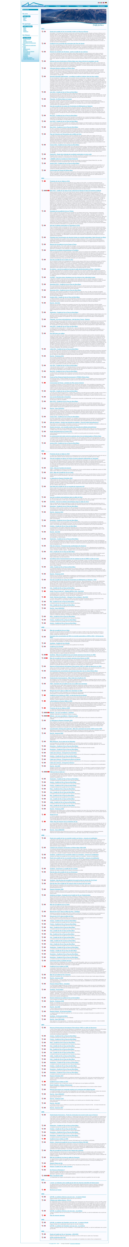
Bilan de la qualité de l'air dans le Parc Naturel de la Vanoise (66, 1150)
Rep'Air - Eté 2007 (55, 1103)
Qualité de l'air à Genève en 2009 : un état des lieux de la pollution (68, 695)
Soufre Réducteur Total (28, 58)
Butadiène (25, 56)
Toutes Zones (26, 16)
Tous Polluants (27, 37)
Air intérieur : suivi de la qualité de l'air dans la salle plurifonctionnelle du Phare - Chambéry (75, 269)
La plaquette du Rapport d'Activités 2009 (61, 720)
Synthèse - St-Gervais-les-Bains (59, 1016)
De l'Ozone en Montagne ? (57, 1170)
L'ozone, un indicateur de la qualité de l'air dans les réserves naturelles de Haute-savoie (74, 1182)
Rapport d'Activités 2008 (56, 889)
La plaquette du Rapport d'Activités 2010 (61, 478)
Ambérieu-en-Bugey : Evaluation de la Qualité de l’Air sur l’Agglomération (70, 895)
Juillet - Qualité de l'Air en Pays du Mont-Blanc (63, 567)
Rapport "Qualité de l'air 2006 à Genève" (61, 1166)
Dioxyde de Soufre (27, 41)
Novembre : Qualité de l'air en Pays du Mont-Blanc (64, 520)
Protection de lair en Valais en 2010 (60, 454)
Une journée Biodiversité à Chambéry (60, 397)
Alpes (24, 29)
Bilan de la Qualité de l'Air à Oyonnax (60, 974)
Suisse (25, 20)
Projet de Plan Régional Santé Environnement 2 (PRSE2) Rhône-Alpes (69, 377)
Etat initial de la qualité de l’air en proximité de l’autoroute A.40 (67, 486)
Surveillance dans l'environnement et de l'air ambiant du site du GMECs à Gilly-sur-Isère (74, 558)
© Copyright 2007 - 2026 (54, 1243)
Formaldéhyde (26, 52)
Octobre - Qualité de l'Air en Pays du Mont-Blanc (63, 526)
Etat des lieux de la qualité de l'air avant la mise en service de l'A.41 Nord (70, 883)
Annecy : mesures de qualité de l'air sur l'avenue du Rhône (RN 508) (69, 1142)
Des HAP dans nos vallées (57, 333)
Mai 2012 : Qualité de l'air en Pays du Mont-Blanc (63, 115)
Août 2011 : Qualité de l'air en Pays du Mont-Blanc (64, 326)
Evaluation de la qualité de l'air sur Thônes (62, 211)
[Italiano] (101, 3)
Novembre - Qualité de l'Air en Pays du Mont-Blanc (64, 749)
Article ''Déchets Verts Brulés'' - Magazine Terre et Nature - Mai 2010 (69, 597)
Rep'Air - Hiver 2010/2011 (57, 408)
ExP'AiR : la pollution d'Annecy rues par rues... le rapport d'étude (68, 1196)
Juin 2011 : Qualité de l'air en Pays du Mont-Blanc (64, 365)
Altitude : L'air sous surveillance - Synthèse (62, 712)
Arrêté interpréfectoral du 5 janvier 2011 (61, 431)
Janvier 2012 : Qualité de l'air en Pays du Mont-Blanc (64, 163)
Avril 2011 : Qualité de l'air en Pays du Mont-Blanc (64, 391)
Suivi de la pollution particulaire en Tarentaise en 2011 (65, 225)
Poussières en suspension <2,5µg (29, 46)
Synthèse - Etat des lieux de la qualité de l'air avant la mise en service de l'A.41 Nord (73, 880)
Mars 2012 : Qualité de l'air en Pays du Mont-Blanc (64, 127)
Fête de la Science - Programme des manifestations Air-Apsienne (68, 546)
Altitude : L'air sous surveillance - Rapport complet (64, 716)
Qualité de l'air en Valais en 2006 (59, 1138)
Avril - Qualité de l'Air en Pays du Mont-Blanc (62, 605)
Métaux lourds (26, 49)
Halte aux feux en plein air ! (57, 771)
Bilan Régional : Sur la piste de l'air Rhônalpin (62, 741)
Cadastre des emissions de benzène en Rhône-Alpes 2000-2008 (68, 847)
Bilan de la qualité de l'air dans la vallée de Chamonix (65, 1157)
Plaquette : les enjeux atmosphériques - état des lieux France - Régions (70, 319)
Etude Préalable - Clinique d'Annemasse (61, 1085)
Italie (24, 19)
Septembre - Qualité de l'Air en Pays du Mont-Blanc (64, 778)
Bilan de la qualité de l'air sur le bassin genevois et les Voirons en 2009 (69, 658)
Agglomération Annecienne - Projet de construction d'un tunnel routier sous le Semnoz (74, 1114)
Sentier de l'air (54, 814)
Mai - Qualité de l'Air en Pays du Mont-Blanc (62, 601)
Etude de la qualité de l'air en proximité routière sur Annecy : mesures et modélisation (73, 838)
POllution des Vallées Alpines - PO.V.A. (60, 1200)
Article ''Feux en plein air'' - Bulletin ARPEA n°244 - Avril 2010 (67, 591)
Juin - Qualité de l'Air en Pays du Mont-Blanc (62, 588)
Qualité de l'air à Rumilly (56, 646)
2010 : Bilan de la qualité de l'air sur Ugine (61, 472)
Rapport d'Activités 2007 (56, 1076)
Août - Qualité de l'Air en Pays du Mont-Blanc (62, 805)
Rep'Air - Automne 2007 (56, 1107)
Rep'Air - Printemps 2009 (57, 808)
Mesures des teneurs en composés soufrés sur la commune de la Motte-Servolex (72, 1089)
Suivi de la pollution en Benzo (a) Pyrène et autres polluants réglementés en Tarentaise (74, 458)
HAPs (24, 47)
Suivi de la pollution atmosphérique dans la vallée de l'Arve (66, 497)
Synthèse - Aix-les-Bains (56, 989)
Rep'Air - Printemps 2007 (57, 1098)
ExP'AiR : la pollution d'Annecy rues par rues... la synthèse (66, 1211)
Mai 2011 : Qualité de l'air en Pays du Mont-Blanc (63, 371)
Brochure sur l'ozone (55, 1189)
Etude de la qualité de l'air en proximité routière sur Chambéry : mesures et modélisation (74, 858)
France (25, 17)
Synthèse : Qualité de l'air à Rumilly (60, 643)
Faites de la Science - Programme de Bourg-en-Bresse (65, 759)
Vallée (24, 28)
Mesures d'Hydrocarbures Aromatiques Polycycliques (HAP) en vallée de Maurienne (73, 1027)
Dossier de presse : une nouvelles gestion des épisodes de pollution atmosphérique (73, 427)
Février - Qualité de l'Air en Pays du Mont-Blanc (63, 619)
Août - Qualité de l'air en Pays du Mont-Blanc (62, 551)
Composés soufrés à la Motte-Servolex (61, 960)
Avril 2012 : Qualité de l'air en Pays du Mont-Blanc (64, 121)
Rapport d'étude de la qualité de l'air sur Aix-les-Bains (65, 997)
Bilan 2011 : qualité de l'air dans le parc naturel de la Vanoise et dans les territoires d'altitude (75, 190)
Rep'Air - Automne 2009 (56, 733)
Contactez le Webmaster (75, 1243)
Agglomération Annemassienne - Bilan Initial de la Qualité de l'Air (68, 678)
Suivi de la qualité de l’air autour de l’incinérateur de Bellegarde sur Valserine (71, 106)
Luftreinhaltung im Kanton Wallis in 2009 (61, 701)
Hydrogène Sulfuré (27, 57)
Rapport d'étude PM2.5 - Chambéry (60, 983)
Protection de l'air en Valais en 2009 (60, 708)
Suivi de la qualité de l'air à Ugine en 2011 (61, 259)
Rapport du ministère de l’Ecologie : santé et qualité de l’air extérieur (69, 51)
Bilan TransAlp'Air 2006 (56, 1175)
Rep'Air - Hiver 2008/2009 (57, 829)
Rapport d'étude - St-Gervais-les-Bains (60, 1011)
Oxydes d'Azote (27, 39)
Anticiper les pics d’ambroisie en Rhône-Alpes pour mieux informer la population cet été (74, 61)
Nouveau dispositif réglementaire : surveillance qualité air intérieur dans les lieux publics (74, 76)
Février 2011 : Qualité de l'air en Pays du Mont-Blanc (64, 416)
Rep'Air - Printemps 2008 (57, 1001)
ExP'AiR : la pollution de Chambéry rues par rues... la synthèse (67, 1225)
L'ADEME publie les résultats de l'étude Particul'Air (64, 158)
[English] (103, 3)
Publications (80, 6)
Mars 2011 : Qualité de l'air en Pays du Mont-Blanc (64, 401)
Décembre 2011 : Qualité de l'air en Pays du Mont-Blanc (65, 284)
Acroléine (25, 55)
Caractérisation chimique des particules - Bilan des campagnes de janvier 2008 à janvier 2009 (76, 728)
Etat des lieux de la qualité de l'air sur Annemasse (63, 872)
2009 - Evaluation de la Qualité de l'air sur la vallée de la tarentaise (68, 683)
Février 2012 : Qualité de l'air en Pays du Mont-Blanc (64, 144)
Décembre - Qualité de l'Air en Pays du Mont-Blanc (64, 746)
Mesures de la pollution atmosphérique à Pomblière (64, 250)
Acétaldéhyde (26, 54)
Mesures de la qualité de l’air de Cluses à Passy (63, 244)
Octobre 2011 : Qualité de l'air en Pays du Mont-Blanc (65, 297)
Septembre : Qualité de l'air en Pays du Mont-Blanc (64, 312)
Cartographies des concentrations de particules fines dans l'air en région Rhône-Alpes (74, 671)
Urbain (25, 30)
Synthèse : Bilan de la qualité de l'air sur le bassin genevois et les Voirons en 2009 (72, 654)
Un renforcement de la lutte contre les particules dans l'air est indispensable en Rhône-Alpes (75, 436)
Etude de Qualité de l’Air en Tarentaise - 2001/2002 (64, 1234)
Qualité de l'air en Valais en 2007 (59, 1081)
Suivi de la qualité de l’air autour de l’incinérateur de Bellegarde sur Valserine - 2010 (73, 579)
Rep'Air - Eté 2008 (55, 1007)
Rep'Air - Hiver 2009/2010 (57, 608)
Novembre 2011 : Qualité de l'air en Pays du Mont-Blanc (65, 290)
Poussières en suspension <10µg (29, 43)
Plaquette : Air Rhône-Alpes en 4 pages (61, 99)
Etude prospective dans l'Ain (58, 1237)
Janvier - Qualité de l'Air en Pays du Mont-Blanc (63, 623)
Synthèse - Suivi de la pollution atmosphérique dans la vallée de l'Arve (69, 501)
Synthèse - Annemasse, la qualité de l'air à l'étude (64, 868)
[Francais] (99, 3)
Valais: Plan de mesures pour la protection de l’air (63, 821)
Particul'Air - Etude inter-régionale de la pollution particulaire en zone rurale (71, 154)
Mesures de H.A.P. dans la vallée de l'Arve (61, 916)
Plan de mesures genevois (57, 1215)
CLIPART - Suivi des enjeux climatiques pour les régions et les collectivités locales (72, 277)
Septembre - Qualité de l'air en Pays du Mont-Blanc (64, 539)
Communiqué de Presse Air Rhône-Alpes (61, 170)
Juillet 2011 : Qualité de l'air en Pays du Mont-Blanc (64, 349)
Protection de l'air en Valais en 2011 (60, 181)
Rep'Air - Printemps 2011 (57, 356)
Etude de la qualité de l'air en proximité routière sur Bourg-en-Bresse (69, 31)
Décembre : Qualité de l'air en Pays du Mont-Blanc (64, 506)
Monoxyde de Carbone (28, 51)
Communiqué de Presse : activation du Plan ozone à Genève (67, 382)
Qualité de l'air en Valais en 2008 (59, 966)
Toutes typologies (27, 26)
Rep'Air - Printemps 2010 (57, 574)
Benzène (25, 50)
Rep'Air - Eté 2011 (55, 303)
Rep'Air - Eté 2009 (55, 766)
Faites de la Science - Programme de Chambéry (63, 752)
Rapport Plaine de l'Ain (56, 1163)
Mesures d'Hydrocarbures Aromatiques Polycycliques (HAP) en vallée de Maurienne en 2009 (75, 666)
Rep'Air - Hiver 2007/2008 (57, 1019)
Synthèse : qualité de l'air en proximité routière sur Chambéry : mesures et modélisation (74, 854)
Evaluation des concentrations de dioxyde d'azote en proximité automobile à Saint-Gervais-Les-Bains (78, 237)
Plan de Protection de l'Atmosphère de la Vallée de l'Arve (65, 134)
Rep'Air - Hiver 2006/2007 (57, 1094)
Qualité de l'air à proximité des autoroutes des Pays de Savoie (67, 43)
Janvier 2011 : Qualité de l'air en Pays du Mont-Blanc (64, 443)
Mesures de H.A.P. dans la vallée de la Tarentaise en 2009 (66, 690)
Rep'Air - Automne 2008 (56, 978)
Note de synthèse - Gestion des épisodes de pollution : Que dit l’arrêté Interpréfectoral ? (74, 422)
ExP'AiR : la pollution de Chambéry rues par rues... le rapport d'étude (69, 1222)
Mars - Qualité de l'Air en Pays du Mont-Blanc (62, 616)
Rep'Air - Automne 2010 (56, 512)
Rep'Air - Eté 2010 (55, 532)
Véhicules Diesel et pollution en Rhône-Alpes (62, 68)
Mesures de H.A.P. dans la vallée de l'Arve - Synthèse (65, 911)
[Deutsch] (106, 3)
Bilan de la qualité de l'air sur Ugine (60, 630)
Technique (25, 31)
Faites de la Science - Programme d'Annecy (62, 762)
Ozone (24, 40)
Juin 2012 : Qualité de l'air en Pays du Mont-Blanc (64, 92)
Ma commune (101, 6)
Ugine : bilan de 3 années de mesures (60, 468)
